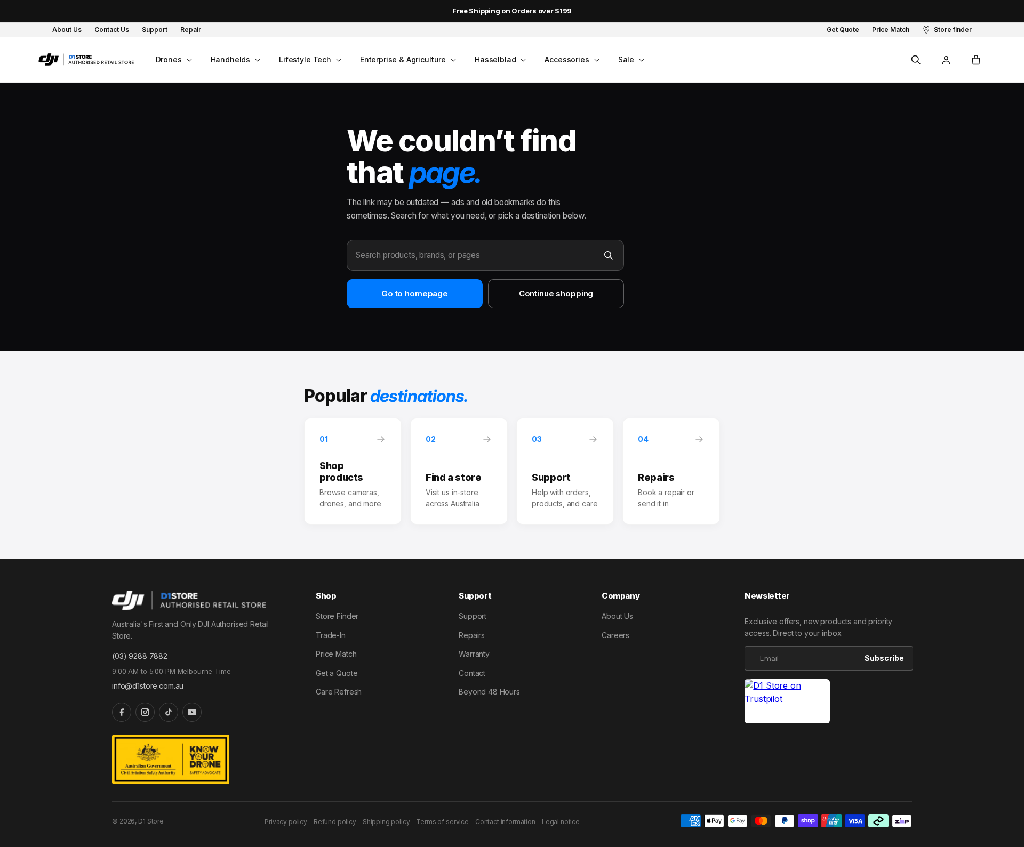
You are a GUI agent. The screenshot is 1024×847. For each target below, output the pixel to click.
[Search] (608, 255)
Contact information (505, 822)
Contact (472, 672)
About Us (617, 615)
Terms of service (442, 822)
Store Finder (337, 615)
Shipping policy (386, 822)
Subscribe (884, 658)
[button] (172, 60)
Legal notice (561, 822)
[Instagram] (145, 712)
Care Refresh (339, 691)
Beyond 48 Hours (489, 691)
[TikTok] (168, 712)
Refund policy (335, 822)
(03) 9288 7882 (139, 655)
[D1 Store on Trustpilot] (787, 701)
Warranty (474, 653)
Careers (615, 635)
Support (472, 615)
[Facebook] (121, 712)
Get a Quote (336, 672)
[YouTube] (192, 712)
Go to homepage (414, 293)
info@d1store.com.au (147, 685)
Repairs (472, 635)
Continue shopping (556, 293)
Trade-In (331, 635)
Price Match (336, 653)
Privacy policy (286, 822)
